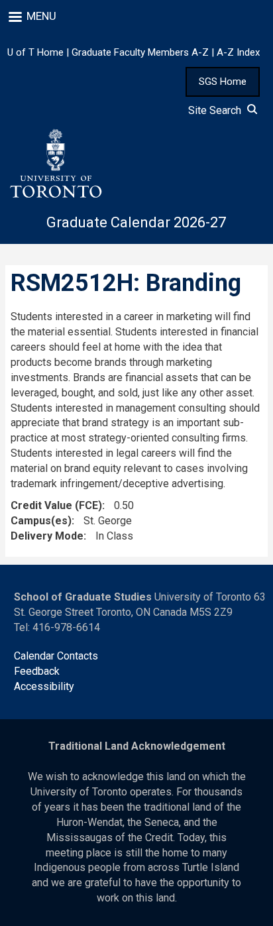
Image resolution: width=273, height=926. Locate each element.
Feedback (37, 671)
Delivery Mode (47, 536)
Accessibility (44, 686)
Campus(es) (41, 520)
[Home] (55, 163)
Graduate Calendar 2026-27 (136, 222)
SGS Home (222, 81)
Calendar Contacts (56, 656)
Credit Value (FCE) (56, 505)
